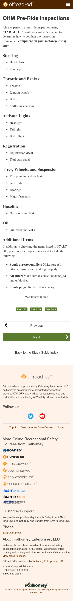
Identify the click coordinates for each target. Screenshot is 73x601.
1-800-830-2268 (12, 533)
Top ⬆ (12, 427)
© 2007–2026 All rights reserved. (21, 589)
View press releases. (14, 556)
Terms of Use (36, 592)
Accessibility (43, 589)
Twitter (30, 416)
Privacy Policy (57, 589)
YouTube (42, 416)
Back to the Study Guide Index (36, 352)
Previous (36, 325)
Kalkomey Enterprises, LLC (48, 561)
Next (36, 337)
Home (60, 427)
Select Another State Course (37, 427)
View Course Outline (36, 297)
